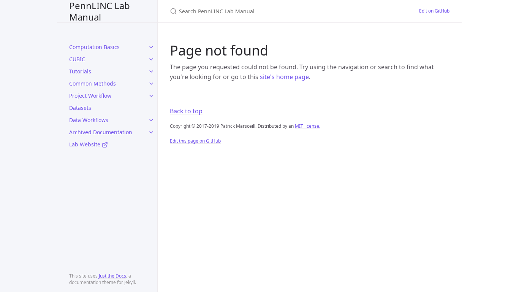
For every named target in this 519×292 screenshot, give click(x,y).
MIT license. (307, 126)
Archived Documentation (100, 132)
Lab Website (85, 144)
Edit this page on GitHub (195, 141)
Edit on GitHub (434, 11)
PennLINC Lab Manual (99, 11)
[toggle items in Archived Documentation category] (151, 132)
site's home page (284, 77)
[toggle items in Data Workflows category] (151, 120)
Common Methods (92, 83)
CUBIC (77, 59)
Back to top (186, 111)
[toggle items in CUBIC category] (151, 59)
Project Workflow (90, 95)
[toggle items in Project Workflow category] (151, 96)
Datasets (80, 107)
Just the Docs (112, 276)
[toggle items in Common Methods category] (151, 84)
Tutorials (80, 71)
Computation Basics (94, 47)
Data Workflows (88, 120)
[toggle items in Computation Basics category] (151, 47)
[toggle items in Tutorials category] (151, 71)
